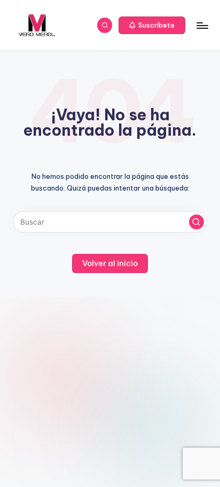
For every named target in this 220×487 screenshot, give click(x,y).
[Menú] (202, 25)
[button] (152, 25)
